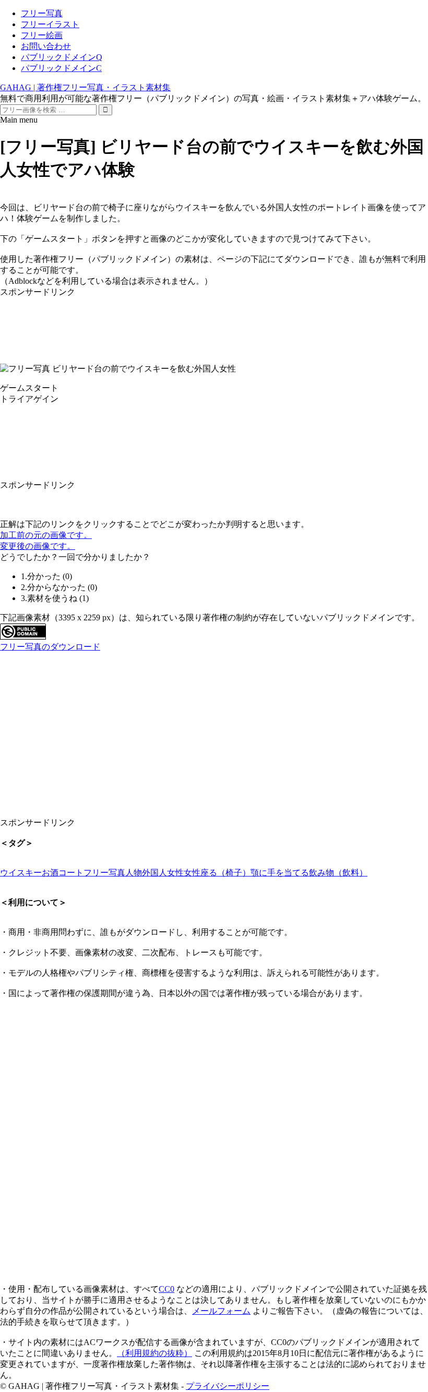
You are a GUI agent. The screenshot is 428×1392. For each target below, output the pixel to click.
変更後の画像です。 (37, 546)
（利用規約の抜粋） (154, 1353)
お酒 (50, 872)
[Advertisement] (214, 321)
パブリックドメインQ (61, 57)
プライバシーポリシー (227, 1386)
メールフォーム (221, 1310)
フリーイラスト (50, 24)
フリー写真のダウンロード (50, 646)
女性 (192, 872)
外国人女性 (163, 872)
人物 (133, 872)
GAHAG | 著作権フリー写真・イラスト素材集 (85, 87)
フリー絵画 (42, 35)
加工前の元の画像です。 (46, 535)
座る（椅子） (225, 872)
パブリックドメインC (61, 68)
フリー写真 (42, 13)
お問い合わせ (46, 46)
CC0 (166, 1289)
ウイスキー (21, 872)
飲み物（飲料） (338, 872)
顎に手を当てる (280, 872)
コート (71, 872)
